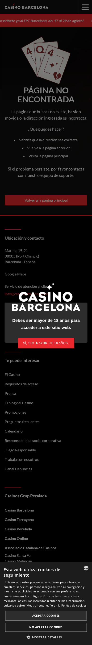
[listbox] (86, 568)
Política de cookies (74, 605)
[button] (46, 637)
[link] (46, 343)
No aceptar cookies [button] (46, 627)
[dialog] (46, 603)
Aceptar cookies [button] (46, 616)
